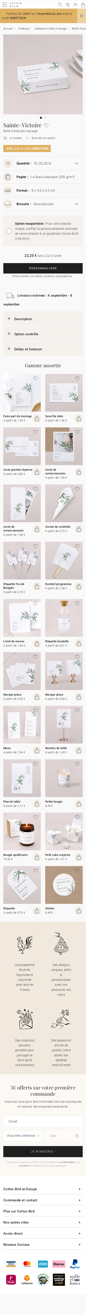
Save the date (54, 416)
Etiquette (9, 908)
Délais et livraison (28, 349)
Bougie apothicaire (15, 855)
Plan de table (11, 801)
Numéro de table (56, 748)
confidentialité (67, 1162)
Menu (7, 748)
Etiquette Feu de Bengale (13, 585)
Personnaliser (43, 268)
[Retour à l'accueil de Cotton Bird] (15, 6)
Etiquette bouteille (57, 641)
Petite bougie (53, 801)
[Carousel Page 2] (45, 118)
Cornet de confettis (58, 526)
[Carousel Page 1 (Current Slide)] (41, 118)
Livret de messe (13, 641)
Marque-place (12, 694)
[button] (81, 16)
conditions (24, 1165)
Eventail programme (58, 584)
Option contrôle (26, 334)
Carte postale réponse (17, 469)
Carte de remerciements (55, 471)
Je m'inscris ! (43, 1151)
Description (23, 319)
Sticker (50, 908)
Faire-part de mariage (17, 416)
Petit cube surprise (57, 855)
